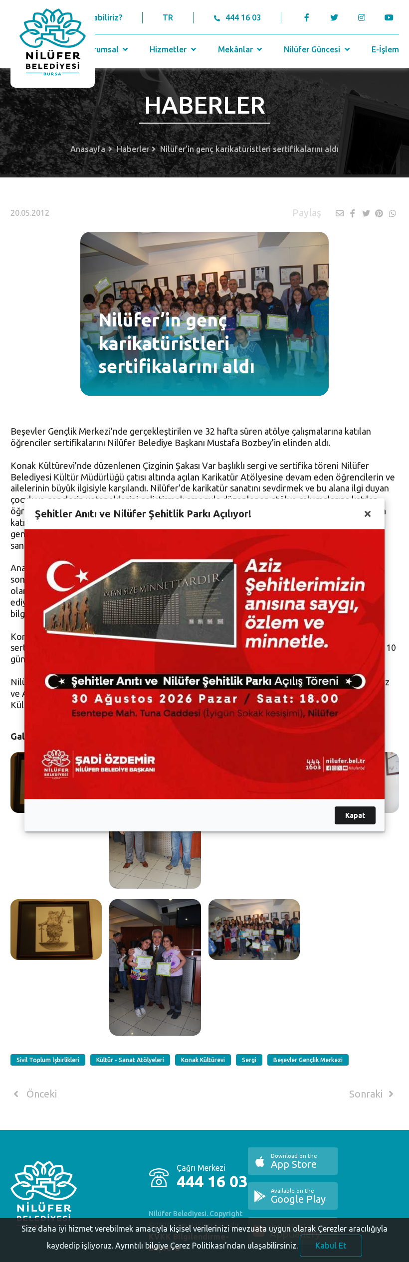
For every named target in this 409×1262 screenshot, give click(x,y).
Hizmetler (169, 49)
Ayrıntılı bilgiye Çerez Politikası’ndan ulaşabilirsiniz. (206, 1245)
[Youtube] (392, 17)
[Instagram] (362, 17)
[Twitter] (334, 17)
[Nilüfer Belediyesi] (52, 43)
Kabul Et (331, 1245)
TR (168, 17)
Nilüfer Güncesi (313, 49)
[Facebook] (307, 17)
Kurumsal (102, 49)
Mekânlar (236, 49)
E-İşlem (385, 49)
